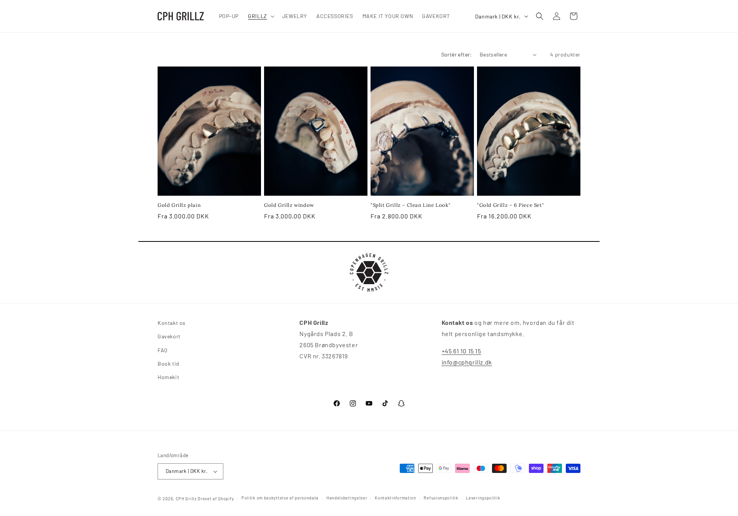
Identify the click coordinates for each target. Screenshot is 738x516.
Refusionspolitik (441, 497)
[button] (260, 16)
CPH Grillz (186, 498)
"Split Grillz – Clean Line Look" (410, 205)
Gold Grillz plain (179, 205)
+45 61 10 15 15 (461, 351)
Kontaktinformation (395, 497)
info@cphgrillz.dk (467, 362)
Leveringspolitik (483, 497)
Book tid (169, 363)
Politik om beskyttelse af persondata (280, 497)
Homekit (168, 377)
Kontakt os (172, 323)
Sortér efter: (456, 54)
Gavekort (169, 336)
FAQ (163, 350)
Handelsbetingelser (346, 497)
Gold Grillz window (289, 205)
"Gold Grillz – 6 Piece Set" (510, 205)
